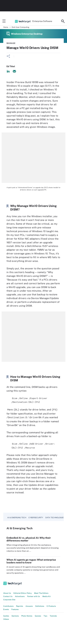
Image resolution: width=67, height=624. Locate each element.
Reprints (19, 606)
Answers (29, 606)
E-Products (51, 606)
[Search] (63, 21)
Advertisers (20, 596)
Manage (11, 43)
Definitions (39, 606)
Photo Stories (26, 616)
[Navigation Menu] (4, 21)
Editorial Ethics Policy (22, 593)
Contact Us (8, 596)
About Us (7, 593)
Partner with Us (33, 596)
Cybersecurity (35, 518)
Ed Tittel (11, 66)
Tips (45, 616)
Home (5, 27)
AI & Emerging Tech (16, 518)
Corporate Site (9, 600)
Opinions (15, 616)
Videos (6, 619)
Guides (6, 616)
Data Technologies (54, 518)
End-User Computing (20, 27)
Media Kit (46, 596)
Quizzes (38, 616)
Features (15, 609)
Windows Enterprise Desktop (27, 34)
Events (6, 609)
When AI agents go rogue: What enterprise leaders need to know (31, 561)
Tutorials (53, 616)
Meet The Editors (41, 593)
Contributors (8, 606)
